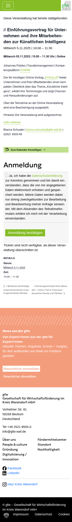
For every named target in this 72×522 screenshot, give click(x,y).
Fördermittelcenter (52, 440)
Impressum (21, 514)
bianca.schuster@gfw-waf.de (44, 129)
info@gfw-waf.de (14, 431)
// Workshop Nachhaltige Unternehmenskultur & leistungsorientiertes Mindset (16, 289)
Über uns (9, 440)
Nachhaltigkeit (49, 449)
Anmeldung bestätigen (25, 233)
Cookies (64, 514)
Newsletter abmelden (19, 376)
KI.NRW (25, 70)
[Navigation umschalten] (8, 5)
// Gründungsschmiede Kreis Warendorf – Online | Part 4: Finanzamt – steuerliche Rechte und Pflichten (50, 289)
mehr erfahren (12, 122)
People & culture (14, 444)
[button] (6, 515)
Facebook (14, 468)
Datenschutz (43, 514)
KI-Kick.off (51, 77)
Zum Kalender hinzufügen (26, 149)
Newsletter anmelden (21, 369)
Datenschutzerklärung (47, 176)
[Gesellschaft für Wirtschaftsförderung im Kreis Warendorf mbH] (66, 5)
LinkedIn (13, 473)
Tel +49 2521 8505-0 (16, 427)
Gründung (10, 449)
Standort (44, 444)
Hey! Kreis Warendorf (22, 484)
